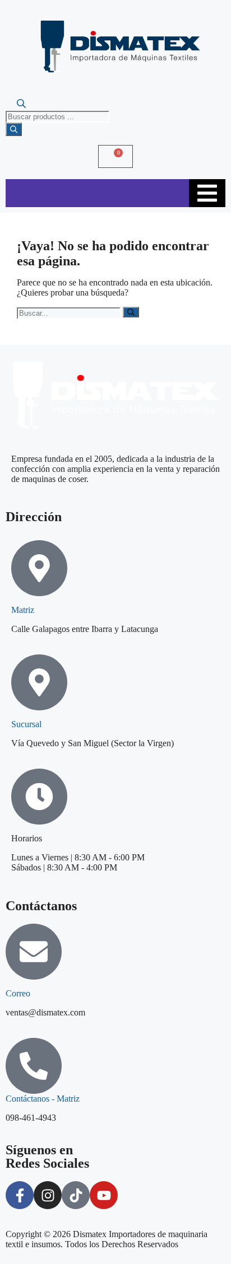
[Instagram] (48, 1195)
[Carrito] (115, 156)
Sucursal (26, 724)
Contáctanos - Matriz (43, 1098)
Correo (18, 993)
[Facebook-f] (20, 1195)
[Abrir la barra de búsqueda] (21, 105)
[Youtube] (104, 1195)
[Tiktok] (76, 1195)
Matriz (22, 610)
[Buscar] (14, 129)
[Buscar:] (70, 312)
